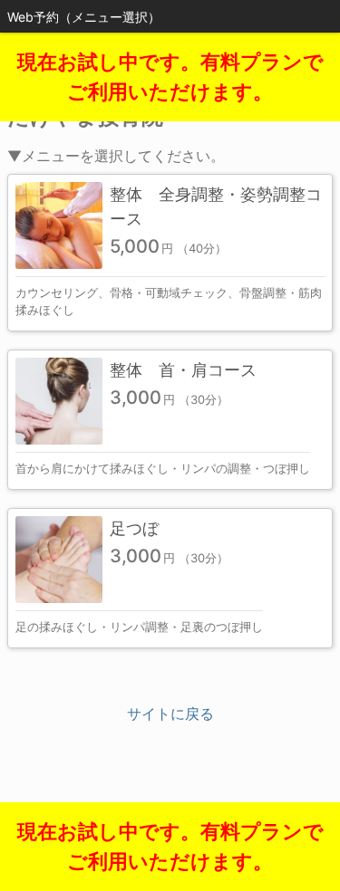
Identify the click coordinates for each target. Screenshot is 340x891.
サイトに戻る (170, 713)
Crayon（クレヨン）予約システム (170, 809)
